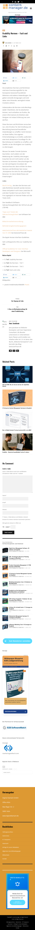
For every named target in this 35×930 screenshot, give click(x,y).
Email (4, 502)
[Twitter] (18, 1)
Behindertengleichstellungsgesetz (14, 226)
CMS (4, 30)
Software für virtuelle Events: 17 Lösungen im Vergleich (20, 608)
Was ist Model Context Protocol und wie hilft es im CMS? (16, 430)
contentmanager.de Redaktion (16, 551)
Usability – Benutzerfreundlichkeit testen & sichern (15, 452)
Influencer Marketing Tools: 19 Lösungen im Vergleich (20, 625)
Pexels (27, 285)
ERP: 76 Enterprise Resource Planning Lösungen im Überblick (19, 557)
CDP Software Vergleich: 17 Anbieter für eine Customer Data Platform (20, 599)
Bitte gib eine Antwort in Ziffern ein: (11, 523)
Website (4, 509)
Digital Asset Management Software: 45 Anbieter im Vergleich (19, 548)
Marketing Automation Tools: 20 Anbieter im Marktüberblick (20, 582)
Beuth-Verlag (7, 185)
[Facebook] (12, 1)
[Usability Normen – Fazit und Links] (17, 61)
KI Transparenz (6, 839)
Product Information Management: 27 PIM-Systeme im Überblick (20, 565)
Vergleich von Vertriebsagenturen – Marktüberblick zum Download (18, 591)
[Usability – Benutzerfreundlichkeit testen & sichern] (15, 442)
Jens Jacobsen (8, 43)
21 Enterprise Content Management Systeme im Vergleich (17, 408)
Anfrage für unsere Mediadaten (10, 847)
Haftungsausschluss (7, 832)
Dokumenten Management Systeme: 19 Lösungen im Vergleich (18, 616)
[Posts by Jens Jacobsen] (3, 43)
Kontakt (4, 859)
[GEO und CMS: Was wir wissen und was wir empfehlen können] (15, 374)
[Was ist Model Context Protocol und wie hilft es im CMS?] (15, 420)
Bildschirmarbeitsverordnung (12, 221)
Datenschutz (5, 836)
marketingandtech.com (10, 753)
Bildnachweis (5, 855)
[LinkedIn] (15, 1)
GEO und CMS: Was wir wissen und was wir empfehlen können (15, 385)
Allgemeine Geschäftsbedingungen (11, 851)
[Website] (17, 351)
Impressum (5, 843)
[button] (7, 78)
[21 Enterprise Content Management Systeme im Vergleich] (15, 398)
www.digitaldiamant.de (10, 816)
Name (4, 495)
